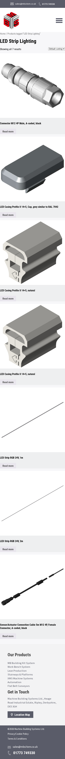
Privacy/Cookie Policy (18, 734)
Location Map (22, 714)
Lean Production (17, 671)
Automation (14, 682)
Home (3, 33)
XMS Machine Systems (20, 678)
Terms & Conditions (17, 739)
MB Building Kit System (21, 663)
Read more (8, 131)
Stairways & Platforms (20, 674)
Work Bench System (19, 667)
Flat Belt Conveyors (19, 686)
